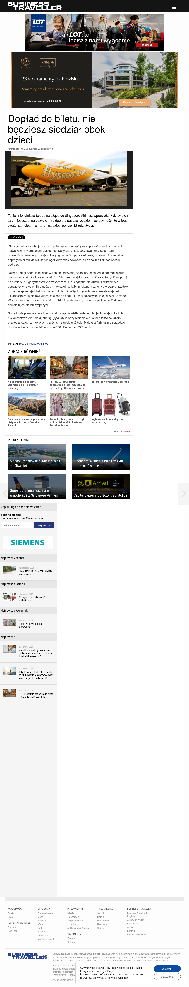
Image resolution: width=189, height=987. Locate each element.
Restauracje (103, 920)
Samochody (44, 935)
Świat (10, 916)
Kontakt (131, 930)
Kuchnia (42, 920)
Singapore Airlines (37, 343)
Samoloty (102, 913)
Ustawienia (167, 976)
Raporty (12, 927)
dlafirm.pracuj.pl (46, 938)
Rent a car (102, 924)
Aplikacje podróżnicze (78, 927)
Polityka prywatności (137, 934)
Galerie (71, 941)
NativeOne (69, 431)
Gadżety (101, 927)
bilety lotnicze (70, 971)
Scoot (22, 343)
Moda (40, 916)
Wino (40, 924)
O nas (130, 927)
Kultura (41, 931)
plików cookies (161, 960)
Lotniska (71, 924)
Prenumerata (133, 923)
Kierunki (71, 938)
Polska (11, 913)
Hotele (100, 916)
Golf (40, 927)
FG (21, 148)
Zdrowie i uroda (45, 913)
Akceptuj (167, 969)
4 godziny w (73, 916)
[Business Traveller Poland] (35, 6)
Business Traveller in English (137, 914)
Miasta (70, 913)
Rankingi (12, 930)
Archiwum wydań (135, 919)
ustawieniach (120, 977)
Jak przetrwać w (75, 920)
